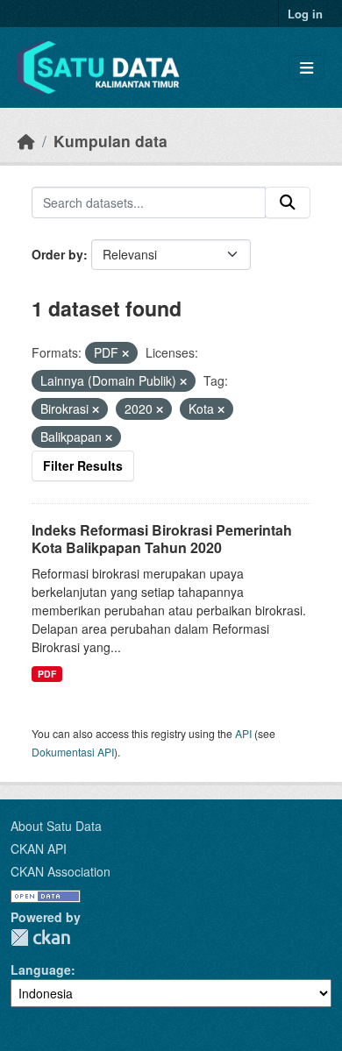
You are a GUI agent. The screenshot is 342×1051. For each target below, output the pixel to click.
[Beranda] (26, 141)
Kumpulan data (110, 141)
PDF (47, 673)
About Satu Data (56, 825)
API (243, 733)
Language (41, 969)
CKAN (40, 937)
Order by (57, 254)
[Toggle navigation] (306, 68)
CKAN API (39, 848)
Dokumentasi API (73, 751)
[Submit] (287, 202)
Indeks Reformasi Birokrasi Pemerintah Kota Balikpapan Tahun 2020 (162, 539)
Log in (305, 13)
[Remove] (125, 353)
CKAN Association (60, 871)
